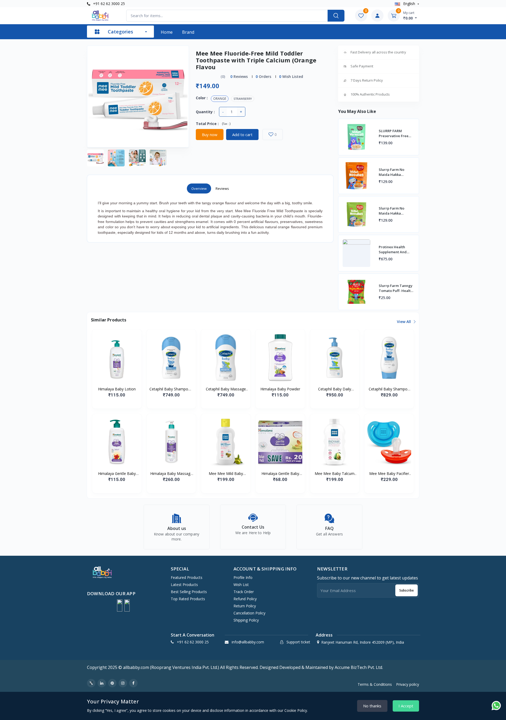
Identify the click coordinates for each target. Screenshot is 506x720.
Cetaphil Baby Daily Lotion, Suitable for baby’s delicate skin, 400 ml (334, 389)
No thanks (372, 705)
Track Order (243, 591)
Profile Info (242, 577)
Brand (188, 32)
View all (404, 321)
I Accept (405, 705)
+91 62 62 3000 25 (108, 3)
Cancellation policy (249, 612)
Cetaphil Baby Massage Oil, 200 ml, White (226, 389)
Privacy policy (407, 684)
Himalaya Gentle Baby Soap (280, 473)
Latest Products (184, 584)
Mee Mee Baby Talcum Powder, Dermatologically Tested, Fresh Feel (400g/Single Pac (334, 473)
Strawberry (242, 99)
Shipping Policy (246, 620)
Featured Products (186, 577)
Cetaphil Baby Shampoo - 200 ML (171, 389)
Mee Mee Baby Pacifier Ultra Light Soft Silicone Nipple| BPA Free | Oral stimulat (389, 473)
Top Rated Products (188, 598)
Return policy (244, 605)
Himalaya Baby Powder (280, 388)
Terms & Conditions (375, 684)
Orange (219, 98)
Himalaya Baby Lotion (117, 388)
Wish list (241, 584)
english (409, 3)
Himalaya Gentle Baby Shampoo (117, 473)
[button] (119, 605)
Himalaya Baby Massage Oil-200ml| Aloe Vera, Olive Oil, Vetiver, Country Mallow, (171, 473)
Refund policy (245, 598)
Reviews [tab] (222, 188)
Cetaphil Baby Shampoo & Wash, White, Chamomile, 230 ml (389, 389)
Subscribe (406, 590)
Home (167, 32)
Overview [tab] (199, 188)
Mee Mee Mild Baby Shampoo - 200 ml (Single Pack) (226, 473)
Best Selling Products (189, 591)
